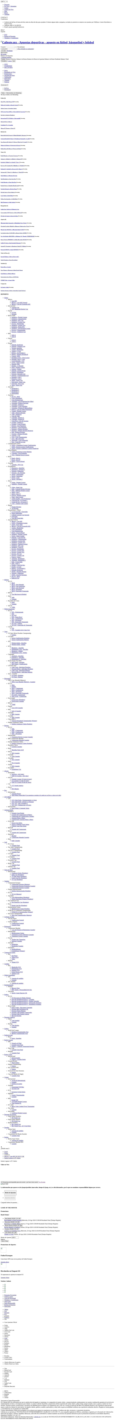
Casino (6, 8)
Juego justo (7, 1301)
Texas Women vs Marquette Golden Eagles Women (12, 270)
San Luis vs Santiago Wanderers (8, 115)
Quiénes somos (8, 1296)
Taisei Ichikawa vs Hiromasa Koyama (9, 175)
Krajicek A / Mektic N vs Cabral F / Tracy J (10, 162)
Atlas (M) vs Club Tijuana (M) (7, 101)
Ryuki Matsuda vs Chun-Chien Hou (8, 182)
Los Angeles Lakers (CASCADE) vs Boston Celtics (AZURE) (14, 233)
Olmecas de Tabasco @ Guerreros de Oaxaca (11, 145)
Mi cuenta (3, 54)
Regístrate (9, 50)
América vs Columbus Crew (12, 1231)
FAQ (5, 34)
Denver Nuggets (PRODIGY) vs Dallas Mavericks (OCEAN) (14, 239)
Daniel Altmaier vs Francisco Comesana (9, 155)
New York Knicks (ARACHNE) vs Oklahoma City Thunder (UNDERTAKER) (18, 236)
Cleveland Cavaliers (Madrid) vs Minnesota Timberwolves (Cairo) (15, 226)
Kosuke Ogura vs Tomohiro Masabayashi (10, 185)
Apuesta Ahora (5, 1277)
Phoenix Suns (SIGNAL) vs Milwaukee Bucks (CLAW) (12, 229)
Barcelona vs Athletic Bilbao (12, 1224)
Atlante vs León (9, 1234)
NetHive (6, 1317)
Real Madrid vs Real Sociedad (13, 1220)
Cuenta (3, 59)
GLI (5, 1311)
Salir (14, 61)
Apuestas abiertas (6, 57)
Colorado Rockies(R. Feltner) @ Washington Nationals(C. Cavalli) (15, 138)
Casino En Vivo (8, 9)
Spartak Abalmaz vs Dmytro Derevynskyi (10, 256)
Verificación (7, 77)
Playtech (6, 1312)
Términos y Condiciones (11, 38)
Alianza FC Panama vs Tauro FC (8, 128)
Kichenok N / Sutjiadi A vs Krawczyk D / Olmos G (12, 169)
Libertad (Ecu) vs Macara (6, 121)
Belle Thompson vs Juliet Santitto (8, 202)
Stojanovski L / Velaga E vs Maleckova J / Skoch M (12, 172)
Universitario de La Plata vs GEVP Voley (10, 276)
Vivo (6, 88)
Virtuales (6, 14)
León (5, 1338)
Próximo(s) (7, 89)
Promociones (8, 74)
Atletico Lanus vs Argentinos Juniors (9, 108)
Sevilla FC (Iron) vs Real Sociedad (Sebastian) (11, 243)
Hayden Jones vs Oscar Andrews (8, 192)
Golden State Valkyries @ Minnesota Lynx (10, 209)
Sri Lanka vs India (5, 287)
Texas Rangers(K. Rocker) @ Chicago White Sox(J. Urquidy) (14, 142)
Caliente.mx (37, 1417)
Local (6, 1151)
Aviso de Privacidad (10, 1298)
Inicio (6, 70)
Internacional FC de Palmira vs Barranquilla (10, 118)
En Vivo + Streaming (10, 6)
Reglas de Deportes (9, 36)
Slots (5, 11)
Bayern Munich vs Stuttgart (12, 1227)
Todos (3, 93)
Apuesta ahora (5, 1262)
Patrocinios (7, 78)
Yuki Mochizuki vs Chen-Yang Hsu (8, 179)
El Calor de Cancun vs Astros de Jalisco (9, 216)
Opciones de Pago (9, 75)
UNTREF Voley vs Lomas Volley (8, 280)
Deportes (6, 4)
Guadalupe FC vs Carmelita (7, 125)
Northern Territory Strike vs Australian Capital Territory (13, 290)
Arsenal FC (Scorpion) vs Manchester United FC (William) (13, 246)
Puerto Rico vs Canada (6, 266)
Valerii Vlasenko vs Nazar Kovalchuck (9, 260)
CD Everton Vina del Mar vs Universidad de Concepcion (13, 111)
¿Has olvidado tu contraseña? (25, 49)
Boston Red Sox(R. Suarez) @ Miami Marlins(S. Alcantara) (14, 135)
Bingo (6, 13)
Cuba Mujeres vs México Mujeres (8, 273)
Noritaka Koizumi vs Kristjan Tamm (9, 189)
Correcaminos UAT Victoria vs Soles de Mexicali (11, 212)
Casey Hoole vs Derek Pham (7, 195)
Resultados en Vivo (9, 72)
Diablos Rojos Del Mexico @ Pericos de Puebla (11, 148)
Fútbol (6, 1153)
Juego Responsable (9, 1303)
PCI (5, 1314)
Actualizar (4, 61)
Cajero (10, 61)
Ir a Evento (42, 1182)
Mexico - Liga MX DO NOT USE (14, 1156)
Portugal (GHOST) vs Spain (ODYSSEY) (10, 249)
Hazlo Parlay (4, 1241)
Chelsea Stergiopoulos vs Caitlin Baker (9, 199)
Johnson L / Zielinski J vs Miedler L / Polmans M (11, 159)
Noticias (6, 82)
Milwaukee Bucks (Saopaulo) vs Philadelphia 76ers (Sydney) (14, 223)
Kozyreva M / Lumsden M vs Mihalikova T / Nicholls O (13, 165)
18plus (6, 1309)
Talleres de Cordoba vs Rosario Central (9, 105)
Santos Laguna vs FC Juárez (12, 1158)
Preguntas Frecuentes (10, 1295)
